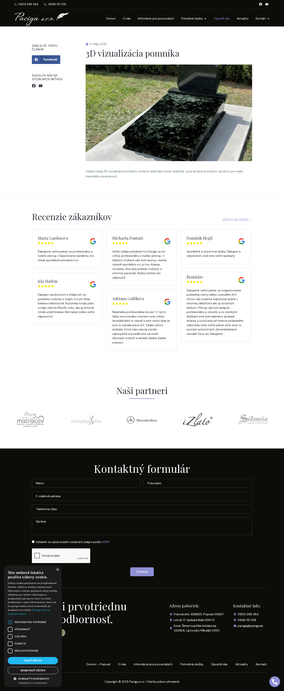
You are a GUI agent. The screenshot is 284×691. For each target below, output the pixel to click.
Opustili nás (219, 664)
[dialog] (33, 626)
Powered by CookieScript (33, 683)
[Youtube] (267, 4)
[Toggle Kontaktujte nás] (274, 681)
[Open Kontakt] (268, 18)
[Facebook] (261, 4)
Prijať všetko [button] (33, 660)
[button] (46, 59)
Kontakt (261, 664)
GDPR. (106, 542)
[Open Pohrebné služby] (205, 18)
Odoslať (142, 572)
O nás (122, 664)
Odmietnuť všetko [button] (32, 670)
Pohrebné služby (191, 664)
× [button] (57, 569)
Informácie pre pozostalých (153, 664)
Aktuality (241, 664)
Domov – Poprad (98, 664)
